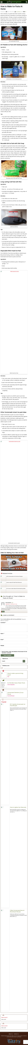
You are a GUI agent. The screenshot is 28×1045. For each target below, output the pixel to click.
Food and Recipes (10, 695)
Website (2, 645)
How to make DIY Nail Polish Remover (14, 582)
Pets (8, 676)
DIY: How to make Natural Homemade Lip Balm (15, 588)
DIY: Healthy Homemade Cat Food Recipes (17, 704)
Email (2, 639)
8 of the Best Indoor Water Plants (16, 683)
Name (2, 633)
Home (2, 4)
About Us (11, 1034)
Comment (3, 622)
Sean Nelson (18, 11)
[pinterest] (2, 668)
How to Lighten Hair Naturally (18, 807)
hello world (4, 1017)
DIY (4, 4)
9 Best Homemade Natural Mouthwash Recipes (17, 911)
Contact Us (16, 1034)
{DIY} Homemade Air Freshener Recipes (14, 576)
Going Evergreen (7, 1035)
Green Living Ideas (11, 684)
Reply (3, 611)
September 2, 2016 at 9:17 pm (11, 604)
